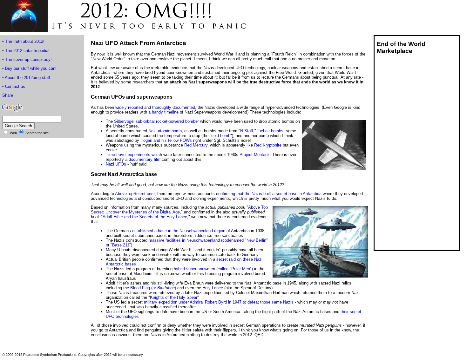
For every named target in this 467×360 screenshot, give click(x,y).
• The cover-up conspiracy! (27, 59)
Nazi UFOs (116, 164)
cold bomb (220, 135)
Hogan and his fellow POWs (166, 140)
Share (7, 95)
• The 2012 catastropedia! (26, 50)
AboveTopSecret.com (135, 193)
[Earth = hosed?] (127, 30)
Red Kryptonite (267, 145)
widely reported (129, 107)
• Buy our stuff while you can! (29, 68)
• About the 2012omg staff (26, 77)
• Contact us (13, 86)
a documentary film (142, 159)
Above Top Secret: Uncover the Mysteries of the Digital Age (179, 209)
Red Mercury (195, 145)
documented (184, 107)
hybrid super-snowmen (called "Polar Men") (213, 268)
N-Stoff (246, 130)
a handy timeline (163, 112)
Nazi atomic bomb (165, 130)
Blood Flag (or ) (153, 287)
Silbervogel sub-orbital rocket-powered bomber (156, 121)
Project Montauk (255, 154)
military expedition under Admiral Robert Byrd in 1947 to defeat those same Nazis (219, 302)
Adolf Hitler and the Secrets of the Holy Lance (145, 216)
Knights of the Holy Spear (173, 297)
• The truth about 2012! (23, 41)
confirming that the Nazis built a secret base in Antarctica (268, 193)
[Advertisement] (400, 155)
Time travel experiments (128, 154)
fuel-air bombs (270, 130)
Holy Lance (212, 287)
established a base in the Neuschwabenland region (178, 230)
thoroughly (161, 107)
